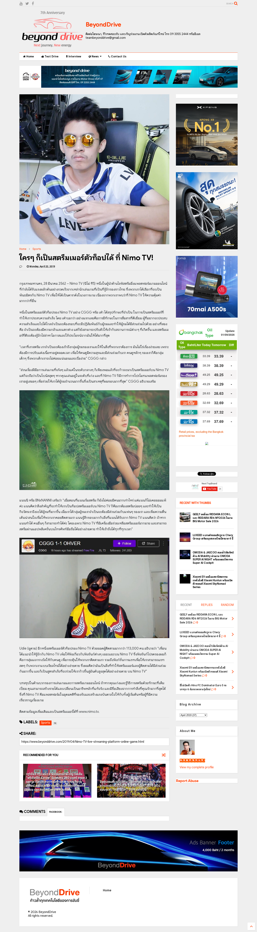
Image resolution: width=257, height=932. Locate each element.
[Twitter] (27, 3)
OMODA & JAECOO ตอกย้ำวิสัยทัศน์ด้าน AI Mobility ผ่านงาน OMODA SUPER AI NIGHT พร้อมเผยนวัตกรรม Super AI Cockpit (213, 558)
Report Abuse (187, 781)
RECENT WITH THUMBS (195, 503)
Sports (37, 249)
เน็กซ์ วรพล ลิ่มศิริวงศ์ (192, 760)
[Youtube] (21, 3)
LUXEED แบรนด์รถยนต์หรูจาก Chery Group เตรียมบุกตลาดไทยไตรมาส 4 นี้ (213, 536)
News (95, 56)
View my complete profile (197, 767)
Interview (74, 56)
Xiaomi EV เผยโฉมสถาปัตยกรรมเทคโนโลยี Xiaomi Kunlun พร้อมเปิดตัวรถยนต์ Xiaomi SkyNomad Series (213, 582)
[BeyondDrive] (52, 48)
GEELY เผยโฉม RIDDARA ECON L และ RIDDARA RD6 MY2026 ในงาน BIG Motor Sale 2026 (213, 518)
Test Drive (51, 56)
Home (30, 56)
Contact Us (118, 56)
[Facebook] (33, 3)
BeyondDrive (103, 24)
